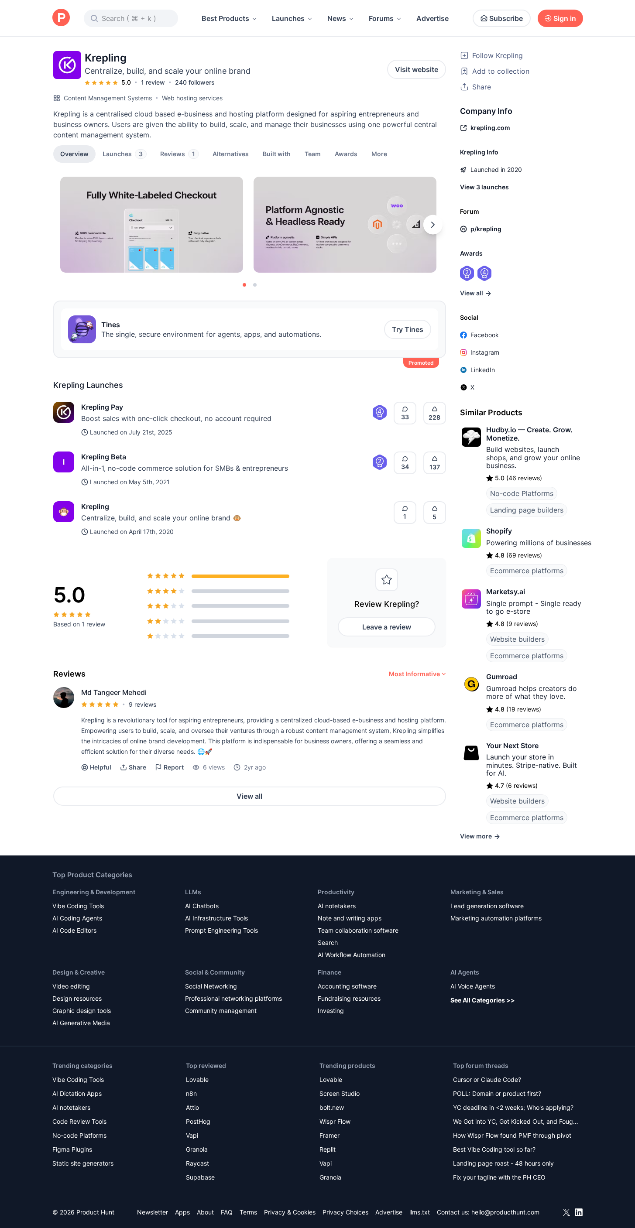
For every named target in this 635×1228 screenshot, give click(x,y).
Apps (182, 1212)
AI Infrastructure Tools (216, 918)
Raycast (197, 1163)
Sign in (564, 18)
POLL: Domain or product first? (497, 1093)
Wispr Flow (334, 1121)
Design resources (77, 998)
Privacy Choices (345, 1212)
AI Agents (464, 972)
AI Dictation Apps (77, 1093)
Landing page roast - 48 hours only (503, 1163)
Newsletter (152, 1212)
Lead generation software (487, 906)
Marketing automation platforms (496, 918)
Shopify (499, 531)
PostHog (198, 1121)
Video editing (71, 986)
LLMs (193, 892)
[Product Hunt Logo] (61, 18)
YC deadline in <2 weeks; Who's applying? (513, 1107)
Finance (329, 972)
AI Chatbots (202, 906)
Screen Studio (339, 1093)
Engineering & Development (93, 892)
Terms (248, 1212)
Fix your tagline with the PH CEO (499, 1177)
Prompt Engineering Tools (221, 930)
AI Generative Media (81, 1022)
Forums (381, 18)
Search (328, 942)
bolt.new (331, 1107)
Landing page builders (526, 510)
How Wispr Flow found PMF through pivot (512, 1135)
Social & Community (215, 972)
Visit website (416, 69)
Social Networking (211, 986)
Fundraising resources (349, 998)
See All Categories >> (482, 1000)
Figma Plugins (72, 1149)
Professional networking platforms (233, 998)
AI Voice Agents (472, 986)
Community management (221, 1010)
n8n (191, 1093)
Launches (288, 18)
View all (249, 796)
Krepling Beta (103, 456)
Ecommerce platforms (526, 570)
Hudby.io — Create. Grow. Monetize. (529, 433)
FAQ (227, 1212)
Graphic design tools (81, 1010)
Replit (327, 1149)
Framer (329, 1135)
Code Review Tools (79, 1121)
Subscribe (506, 18)
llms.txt (419, 1212)
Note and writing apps (349, 918)
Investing (331, 1010)
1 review (153, 82)
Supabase (200, 1177)
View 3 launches (484, 187)
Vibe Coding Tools (78, 906)
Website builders (517, 639)
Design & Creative (78, 972)
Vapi (192, 1135)
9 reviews (142, 704)
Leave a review (386, 627)
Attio (192, 1107)
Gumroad (501, 676)
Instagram (484, 352)
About (205, 1212)
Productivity (336, 892)
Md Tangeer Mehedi (114, 692)
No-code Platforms (521, 493)
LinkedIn (482, 369)
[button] (379, 153)
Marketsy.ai (505, 591)
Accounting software (347, 986)
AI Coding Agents (77, 918)
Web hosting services (192, 98)
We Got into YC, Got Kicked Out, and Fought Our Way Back (516, 1122)
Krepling (95, 506)
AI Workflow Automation (351, 954)
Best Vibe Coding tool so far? (494, 1149)
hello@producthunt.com (505, 1212)
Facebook (484, 335)
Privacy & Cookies (290, 1212)
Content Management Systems (108, 98)
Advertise (432, 18)
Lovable (197, 1079)
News (336, 18)
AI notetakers (337, 906)
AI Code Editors (74, 930)
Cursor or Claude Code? (487, 1079)
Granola (197, 1149)
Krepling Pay (102, 407)
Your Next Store (512, 745)
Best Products (225, 18)
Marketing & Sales (477, 892)
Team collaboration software (358, 930)
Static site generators (82, 1163)
